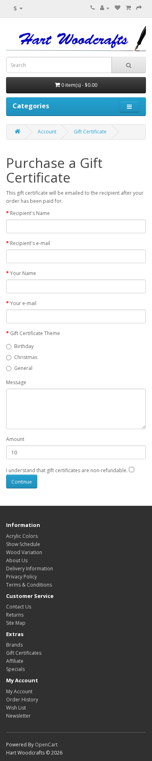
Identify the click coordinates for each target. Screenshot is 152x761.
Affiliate (15, 661)
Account (47, 131)
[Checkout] (139, 7)
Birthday (24, 346)
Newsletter (18, 715)
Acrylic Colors (22, 536)
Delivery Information (29, 568)
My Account (19, 691)
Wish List (16, 707)
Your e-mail (23, 303)
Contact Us (18, 606)
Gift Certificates (23, 652)
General (23, 368)
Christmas (25, 357)
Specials (15, 669)
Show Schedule (23, 544)
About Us (17, 560)
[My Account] (104, 7)
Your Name (23, 273)
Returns (15, 614)
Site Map (16, 622)
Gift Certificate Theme (35, 333)
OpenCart (46, 744)
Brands (14, 644)
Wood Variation (24, 552)
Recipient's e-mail (30, 243)
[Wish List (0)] (117, 7)
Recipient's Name (30, 213)
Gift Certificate (90, 131)
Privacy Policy (21, 576)
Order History (22, 699)
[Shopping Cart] (128, 7)
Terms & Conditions (29, 584)
